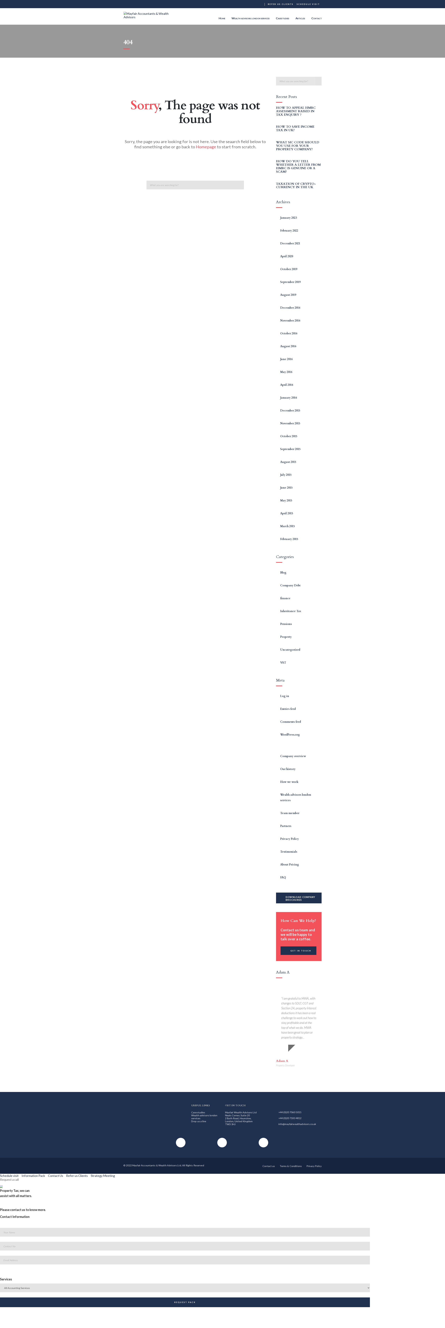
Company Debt (290, 585)
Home (222, 18)
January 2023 (288, 218)
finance (285, 598)
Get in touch (300, 951)
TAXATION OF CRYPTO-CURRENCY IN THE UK (296, 185)
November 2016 (290, 321)
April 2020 (286, 256)
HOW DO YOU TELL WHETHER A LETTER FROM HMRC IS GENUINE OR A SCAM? (298, 166)
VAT (283, 663)
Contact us (268, 1166)
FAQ (283, 877)
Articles (300, 18)
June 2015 (286, 488)
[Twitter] (254, 4)
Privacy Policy (289, 839)
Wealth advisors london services (251, 18)
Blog (283, 573)
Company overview (293, 756)
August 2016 (288, 346)
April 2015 (286, 513)
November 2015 (290, 423)
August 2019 (288, 295)
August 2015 (288, 462)
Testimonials (288, 852)
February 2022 (289, 231)
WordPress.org (290, 735)
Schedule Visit (308, 4)
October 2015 (288, 436)
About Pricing (289, 865)
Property (286, 637)
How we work (289, 782)
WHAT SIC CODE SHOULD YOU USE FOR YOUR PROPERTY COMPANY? (297, 145)
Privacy (228, 1324)
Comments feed (290, 722)
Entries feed (288, 709)
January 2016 (288, 398)
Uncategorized (290, 650)
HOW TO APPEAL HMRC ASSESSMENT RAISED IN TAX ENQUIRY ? (296, 111)
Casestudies (282, 18)
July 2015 (286, 475)
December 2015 (290, 411)
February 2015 (289, 539)
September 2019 (290, 282)
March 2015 (287, 526)
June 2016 (286, 359)
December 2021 (290, 243)
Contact (316, 18)
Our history (288, 769)
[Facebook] (248, 4)
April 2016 (286, 385)
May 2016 (286, 372)
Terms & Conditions (291, 1166)
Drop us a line (198, 1121)
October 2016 (288, 333)
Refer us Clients (281, 4)
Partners (285, 826)
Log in (284, 696)
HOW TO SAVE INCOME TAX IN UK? (295, 128)
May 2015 (286, 500)
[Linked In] (260, 4)
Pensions (286, 624)
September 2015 (290, 449)
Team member (289, 813)
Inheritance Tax (290, 611)
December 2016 (290, 308)
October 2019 (288, 269)
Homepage (206, 146)
